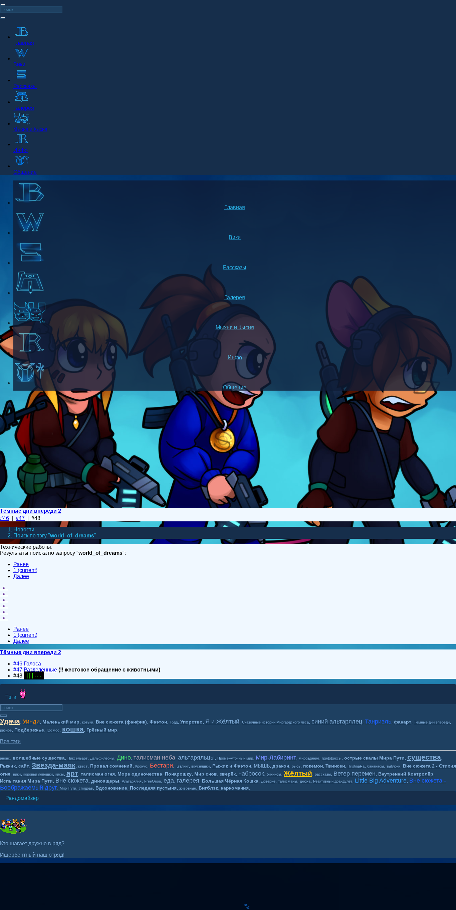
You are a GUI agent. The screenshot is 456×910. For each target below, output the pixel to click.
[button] (10, 741)
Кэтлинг (182, 766)
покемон (313, 766)
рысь (296, 766)
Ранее (21, 564)
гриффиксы (331, 758)
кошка (73, 729)
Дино (124, 757)
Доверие (268, 781)
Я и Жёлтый (222, 721)
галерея (188, 780)
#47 (20, 518)
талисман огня (98, 774)
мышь (262, 765)
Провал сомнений (111, 766)
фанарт (402, 722)
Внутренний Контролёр (405, 774)
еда (169, 780)
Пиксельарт (77, 758)
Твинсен (335, 766)
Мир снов (205, 774)
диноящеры (105, 781)
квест (82, 766)
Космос (53, 730)
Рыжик (8, 766)
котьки (87, 722)
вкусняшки (200, 766)
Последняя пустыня (153, 788)
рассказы (323, 774)
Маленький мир (60, 722)
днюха (305, 781)
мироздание (309, 758)
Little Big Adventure (381, 780)
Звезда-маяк (53, 765)
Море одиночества (140, 774)
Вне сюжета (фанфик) (121, 722)
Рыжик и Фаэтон (231, 766)
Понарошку (178, 774)
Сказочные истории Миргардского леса (275, 722)
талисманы (287, 781)
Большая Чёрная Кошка (230, 781)
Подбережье (29, 730)
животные (187, 788)
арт (72, 773)
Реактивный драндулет (332, 781)
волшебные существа (39, 758)
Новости (23, 529)
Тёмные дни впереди (432, 722)
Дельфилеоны (102, 758)
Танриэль (378, 721)
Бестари (161, 765)
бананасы (375, 766)
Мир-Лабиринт (276, 757)
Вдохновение (111, 788)
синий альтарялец (336, 721)
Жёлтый (298, 773)
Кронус (141, 766)
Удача (10, 721)
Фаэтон (158, 722)
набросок (251, 773)
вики (17, 774)
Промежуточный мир (235, 758)
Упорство (191, 722)
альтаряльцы (196, 757)
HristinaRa (356, 766)
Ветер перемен (354, 773)
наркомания (235, 788)
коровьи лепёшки (38, 774)
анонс (5, 758)
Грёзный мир (101, 730)
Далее (21, 576)
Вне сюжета (71, 780)
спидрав (86, 788)
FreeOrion (152, 781)
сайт (23, 766)
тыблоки (393, 766)
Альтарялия (132, 781)
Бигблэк (208, 788)
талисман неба (154, 757)
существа (424, 757)
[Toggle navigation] (2, 5)
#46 (4, 518)
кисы (59, 774)
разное (6, 730)
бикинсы (274, 774)
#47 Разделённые (35, 669)
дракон (280, 766)
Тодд (174, 722)
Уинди (31, 721)
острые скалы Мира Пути (374, 758)
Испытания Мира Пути (26, 781)
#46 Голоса (27, 663)
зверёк (228, 774)
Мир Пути (68, 788)
